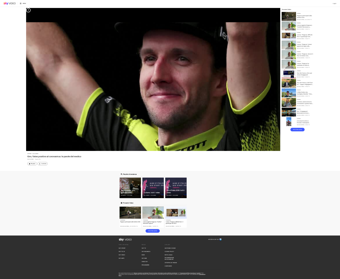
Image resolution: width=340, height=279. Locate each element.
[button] (32, 163)
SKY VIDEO (122, 255)
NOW (143, 255)
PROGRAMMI (145, 265)
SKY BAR (144, 258)
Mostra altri (297, 129)
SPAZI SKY (145, 261)
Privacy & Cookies (153, 273)
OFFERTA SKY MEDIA (171, 262)
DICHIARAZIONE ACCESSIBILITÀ (169, 258)
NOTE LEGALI (168, 255)
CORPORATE (168, 266)
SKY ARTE (121, 258)
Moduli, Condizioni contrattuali (141, 273)
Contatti (199, 273)
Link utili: (167, 244)
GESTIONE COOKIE (170, 248)
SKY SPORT (122, 248)
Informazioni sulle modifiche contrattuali (167, 273)
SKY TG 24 (122, 251)
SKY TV (144, 248)
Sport (29, 153)
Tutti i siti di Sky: (124, 244)
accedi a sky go (213, 239)
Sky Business (146, 251)
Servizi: (144, 244)
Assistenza (193, 273)
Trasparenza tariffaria (185, 273)
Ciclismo (35, 153)
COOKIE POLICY (169, 251)
